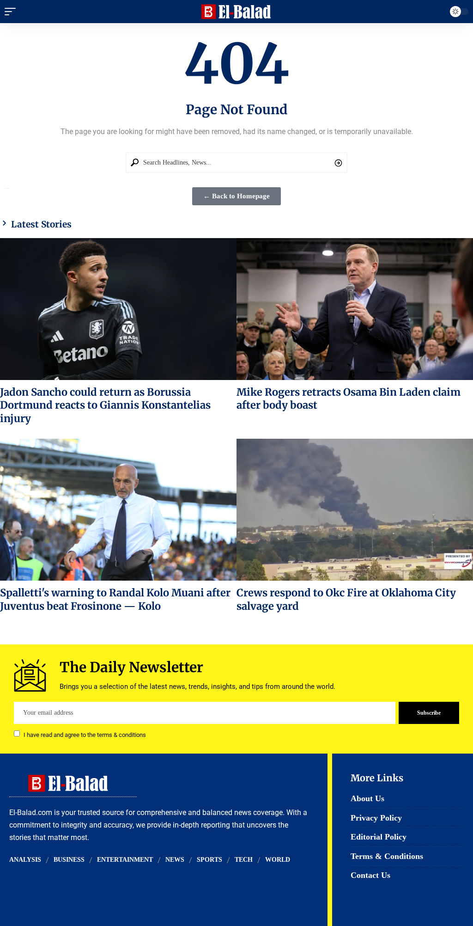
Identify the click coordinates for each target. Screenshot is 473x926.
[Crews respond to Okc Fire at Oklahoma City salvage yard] (354, 510)
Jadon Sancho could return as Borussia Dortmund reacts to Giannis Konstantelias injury (105, 405)
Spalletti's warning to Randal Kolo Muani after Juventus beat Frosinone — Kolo (115, 599)
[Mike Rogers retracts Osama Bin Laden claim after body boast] (354, 309)
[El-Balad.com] (236, 11)
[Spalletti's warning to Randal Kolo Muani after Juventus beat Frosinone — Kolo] (118, 510)
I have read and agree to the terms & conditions (85, 734)
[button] (12, 11)
